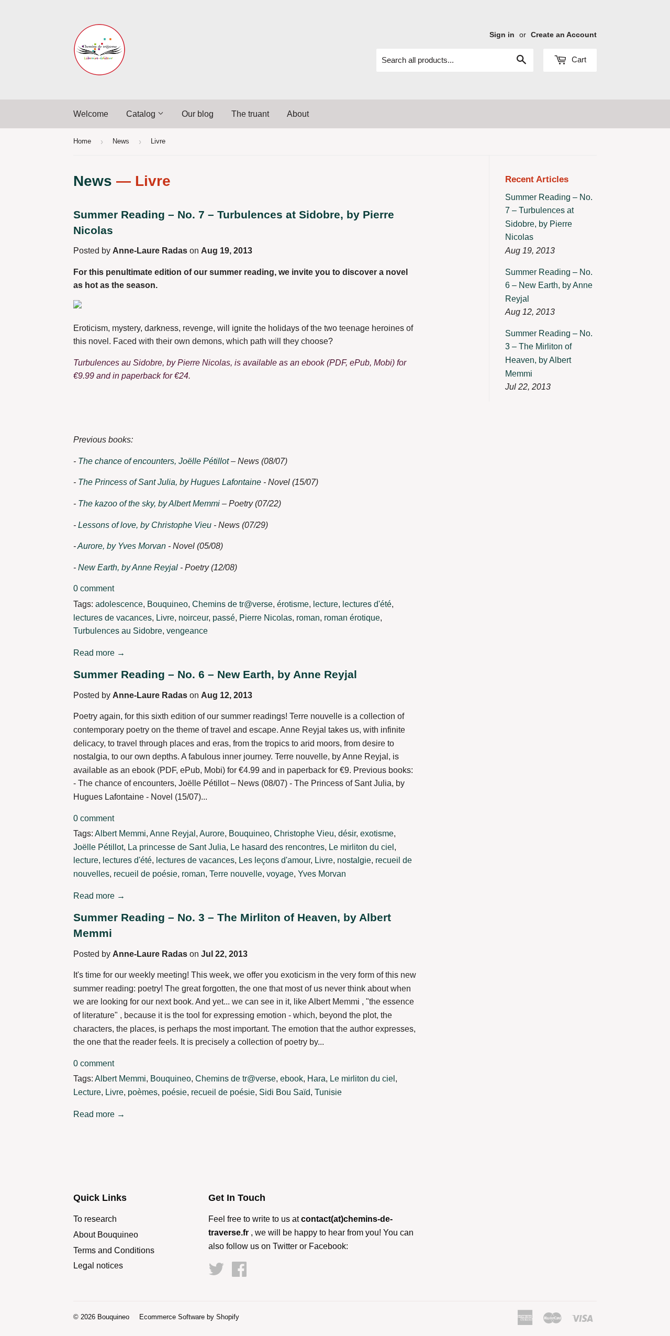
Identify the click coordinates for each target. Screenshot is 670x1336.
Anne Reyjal (173, 833)
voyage (280, 873)
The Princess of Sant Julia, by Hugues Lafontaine (169, 482)
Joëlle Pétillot (98, 847)
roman (308, 617)
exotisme (377, 833)
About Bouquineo (105, 1234)
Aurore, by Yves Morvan (121, 546)
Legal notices (98, 1265)
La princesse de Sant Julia (177, 847)
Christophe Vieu (304, 833)
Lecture (87, 1092)
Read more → (99, 652)
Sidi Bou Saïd (284, 1092)
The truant (250, 113)
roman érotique (352, 617)
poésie (174, 1092)
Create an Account (564, 35)
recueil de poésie (145, 873)
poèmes (143, 1092)
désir (347, 833)
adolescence (119, 604)
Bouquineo (167, 604)
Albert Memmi (120, 833)
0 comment (93, 588)
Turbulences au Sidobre (117, 630)
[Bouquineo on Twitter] (216, 1272)
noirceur (193, 617)
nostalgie (354, 860)
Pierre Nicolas (265, 617)
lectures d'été (367, 604)
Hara (316, 1078)
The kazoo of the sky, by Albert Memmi (149, 503)
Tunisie (328, 1092)
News (121, 141)
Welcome (90, 113)
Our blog (198, 113)
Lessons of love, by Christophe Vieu (144, 525)
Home (82, 141)
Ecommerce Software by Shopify (189, 1317)
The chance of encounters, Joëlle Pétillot (153, 461)
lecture (325, 604)
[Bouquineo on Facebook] (239, 1272)
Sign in (502, 35)
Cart (578, 59)
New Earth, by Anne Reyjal (128, 567)
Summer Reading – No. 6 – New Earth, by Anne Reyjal (215, 674)
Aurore (212, 833)
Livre (165, 617)
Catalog (142, 113)
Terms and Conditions (113, 1250)
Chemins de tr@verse (232, 604)
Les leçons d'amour (274, 860)
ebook (291, 1078)
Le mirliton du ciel (361, 847)
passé (224, 617)
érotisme (293, 604)
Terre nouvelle (235, 873)
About (298, 113)
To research (95, 1218)
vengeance (187, 630)
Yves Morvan (322, 873)
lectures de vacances (112, 617)
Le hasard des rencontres (277, 847)
